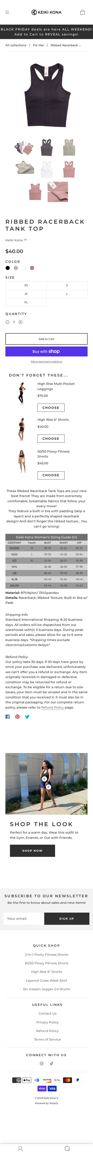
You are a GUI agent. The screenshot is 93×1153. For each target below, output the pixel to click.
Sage (16, 268)
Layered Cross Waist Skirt (46, 981)
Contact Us (47, 1013)
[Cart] (83, 12)
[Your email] (24, 919)
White (24, 268)
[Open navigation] (10, 12)
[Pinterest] (17, 717)
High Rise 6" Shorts (46, 972)
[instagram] (41, 1063)
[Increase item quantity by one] (21, 323)
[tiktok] (51, 1063)
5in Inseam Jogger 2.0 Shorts (46, 989)
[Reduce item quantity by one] (7, 323)
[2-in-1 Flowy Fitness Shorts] (48, 787)
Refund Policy (52, 707)
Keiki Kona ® (51, 1098)
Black (7, 268)
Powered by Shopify (46, 1103)
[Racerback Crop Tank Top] (44, 779)
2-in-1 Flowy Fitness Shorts (46, 955)
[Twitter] (27, 717)
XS (26, 285)
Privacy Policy (47, 1022)
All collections (15, 45)
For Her (38, 45)
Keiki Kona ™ (16, 240)
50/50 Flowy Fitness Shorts (46, 963)
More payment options (46, 361)
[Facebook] (7, 717)
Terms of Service (47, 1039)
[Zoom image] (46, 96)
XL (26, 302)
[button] (15, 96)
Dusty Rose (32, 268)
